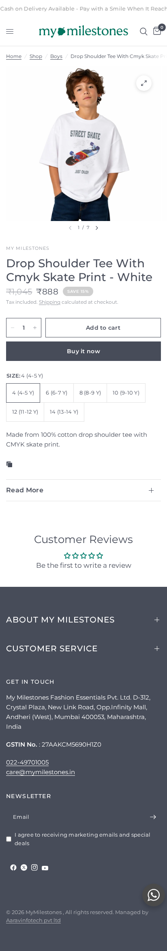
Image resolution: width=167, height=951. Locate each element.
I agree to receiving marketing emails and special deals (83, 838)
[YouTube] (45, 868)
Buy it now (83, 351)
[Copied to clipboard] (11, 464)
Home (13, 56)
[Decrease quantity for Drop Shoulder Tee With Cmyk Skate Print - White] (12, 327)
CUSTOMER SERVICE (52, 648)
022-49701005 (27, 762)
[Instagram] (34, 867)
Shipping (49, 302)
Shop (36, 56)
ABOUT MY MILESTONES (60, 620)
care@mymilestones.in (40, 772)
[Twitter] (24, 867)
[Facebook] (13, 867)
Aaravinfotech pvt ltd (33, 920)
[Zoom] (144, 83)
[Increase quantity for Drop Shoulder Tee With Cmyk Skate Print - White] (35, 327)
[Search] (143, 31)
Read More (24, 490)
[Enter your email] (153, 816)
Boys (56, 56)
